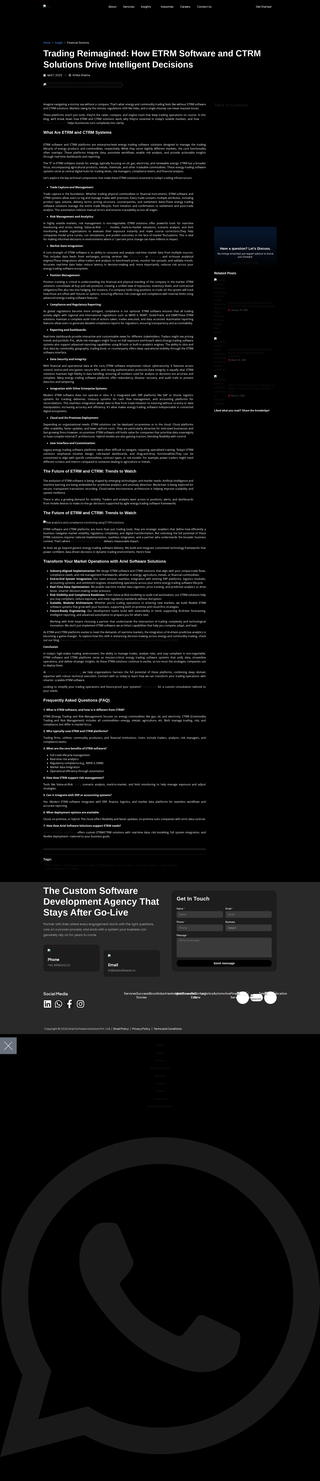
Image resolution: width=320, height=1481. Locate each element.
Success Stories (142, 995)
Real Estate (195, 995)
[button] (231, 130)
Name (180, 908)
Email (229, 908)
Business (230, 921)
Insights (146, 6)
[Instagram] (80, 1004)
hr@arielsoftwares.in (121, 970)
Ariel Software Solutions (59, 832)
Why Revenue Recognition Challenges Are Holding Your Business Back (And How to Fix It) (251, 388)
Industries (167, 6)
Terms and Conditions (168, 1028)
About (112, 6)
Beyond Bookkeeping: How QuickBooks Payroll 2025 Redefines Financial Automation (250, 352)
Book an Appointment (160, 1106)
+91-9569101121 (59, 965)
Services (128, 6)
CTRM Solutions (53, 865)
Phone (180, 921)
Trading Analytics (168, 865)
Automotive (221, 993)
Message (182, 935)
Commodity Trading (146, 865)
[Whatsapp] (58, 1004)
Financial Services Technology (61, 869)
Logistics (206, 993)
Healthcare (183, 993)
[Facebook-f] (69, 1004)
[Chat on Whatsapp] (160, 1479)
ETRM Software (105, 865)
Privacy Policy (141, 1028)
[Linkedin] (47, 1004)
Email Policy (121, 1028)
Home (46, 42)
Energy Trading (124, 865)
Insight (59, 42)
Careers (185, 6)
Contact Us (204, 6)
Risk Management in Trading (79, 865)
